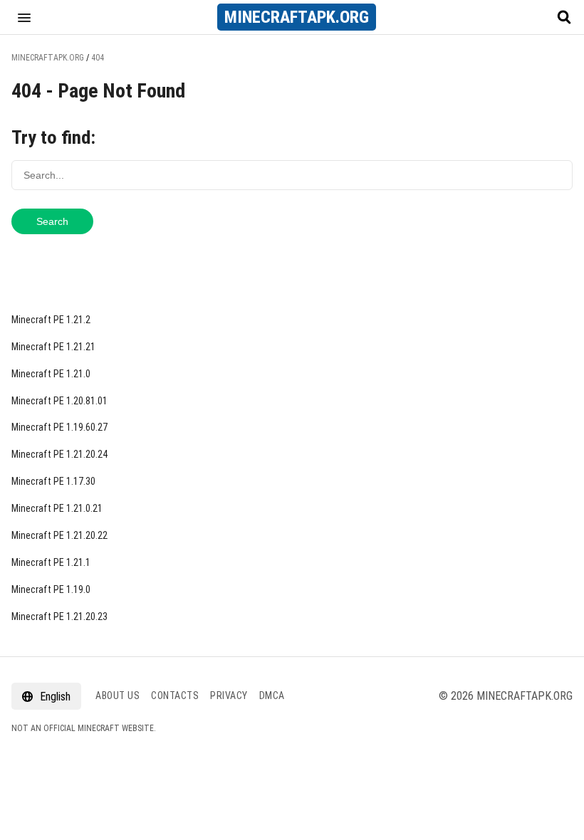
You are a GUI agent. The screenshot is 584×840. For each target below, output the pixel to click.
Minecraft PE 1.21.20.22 (59, 535)
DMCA (272, 695)
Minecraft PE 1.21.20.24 (59, 454)
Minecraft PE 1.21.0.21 (57, 508)
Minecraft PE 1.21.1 (50, 562)
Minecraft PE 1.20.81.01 (59, 400)
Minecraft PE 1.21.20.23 (59, 616)
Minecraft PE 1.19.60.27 (59, 427)
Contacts (175, 695)
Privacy (229, 695)
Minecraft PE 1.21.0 (50, 373)
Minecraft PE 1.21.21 (53, 346)
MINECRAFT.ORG (296, 17)
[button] (24, 17)
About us (117, 695)
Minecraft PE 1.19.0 (50, 589)
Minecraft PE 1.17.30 (53, 481)
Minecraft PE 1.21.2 (50, 319)
